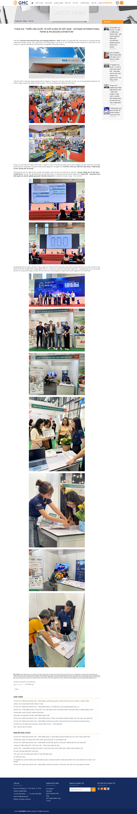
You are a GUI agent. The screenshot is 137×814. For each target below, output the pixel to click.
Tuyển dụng (84, 3)
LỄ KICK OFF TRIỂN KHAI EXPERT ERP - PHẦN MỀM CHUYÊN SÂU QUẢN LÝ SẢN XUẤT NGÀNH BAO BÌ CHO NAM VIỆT (50, 742)
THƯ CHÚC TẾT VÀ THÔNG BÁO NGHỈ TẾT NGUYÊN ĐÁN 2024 (33, 754)
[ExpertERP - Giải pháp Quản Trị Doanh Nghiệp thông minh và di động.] (21, 3)
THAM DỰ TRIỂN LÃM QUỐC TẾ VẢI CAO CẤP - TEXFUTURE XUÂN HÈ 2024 (36, 745)
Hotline (105, 3)
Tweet (16, 689)
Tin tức (75, 3)
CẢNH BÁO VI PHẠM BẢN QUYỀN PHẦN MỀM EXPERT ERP (31, 715)
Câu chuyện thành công (53, 798)
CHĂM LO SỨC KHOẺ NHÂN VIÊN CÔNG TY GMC (28, 704)
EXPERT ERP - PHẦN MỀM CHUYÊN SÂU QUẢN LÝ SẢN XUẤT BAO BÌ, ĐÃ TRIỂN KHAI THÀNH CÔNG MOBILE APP (48, 748)
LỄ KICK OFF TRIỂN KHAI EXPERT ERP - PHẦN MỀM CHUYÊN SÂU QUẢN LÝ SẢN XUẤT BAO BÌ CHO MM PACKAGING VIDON (51, 721)
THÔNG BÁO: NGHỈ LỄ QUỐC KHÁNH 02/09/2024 (29, 712)
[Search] (117, 3)
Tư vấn (48, 801)
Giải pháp (48, 3)
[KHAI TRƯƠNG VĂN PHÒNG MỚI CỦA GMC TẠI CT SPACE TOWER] (106, 55)
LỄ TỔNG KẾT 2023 (19, 757)
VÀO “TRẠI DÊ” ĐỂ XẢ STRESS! (23, 727)
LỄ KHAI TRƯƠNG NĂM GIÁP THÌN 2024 (26, 751)
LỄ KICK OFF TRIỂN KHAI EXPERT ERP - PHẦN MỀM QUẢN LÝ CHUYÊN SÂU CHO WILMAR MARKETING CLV (46, 707)
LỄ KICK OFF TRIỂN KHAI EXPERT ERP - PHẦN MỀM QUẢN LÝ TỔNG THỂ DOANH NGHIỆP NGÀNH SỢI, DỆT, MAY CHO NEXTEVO (53, 718)
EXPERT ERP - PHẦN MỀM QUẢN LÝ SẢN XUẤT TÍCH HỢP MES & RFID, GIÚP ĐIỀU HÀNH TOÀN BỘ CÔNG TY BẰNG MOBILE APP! (53, 709)
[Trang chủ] (32, 3)
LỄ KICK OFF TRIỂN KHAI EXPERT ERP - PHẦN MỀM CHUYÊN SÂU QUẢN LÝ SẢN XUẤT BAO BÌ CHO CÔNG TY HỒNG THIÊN (51, 701)
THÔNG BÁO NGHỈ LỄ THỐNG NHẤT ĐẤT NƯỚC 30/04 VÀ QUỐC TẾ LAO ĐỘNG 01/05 (40, 740)
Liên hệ (93, 3)
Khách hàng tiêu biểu (52, 793)
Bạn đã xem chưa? (22, 733)
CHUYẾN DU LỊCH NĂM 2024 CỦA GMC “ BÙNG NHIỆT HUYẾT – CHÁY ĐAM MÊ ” (38, 724)
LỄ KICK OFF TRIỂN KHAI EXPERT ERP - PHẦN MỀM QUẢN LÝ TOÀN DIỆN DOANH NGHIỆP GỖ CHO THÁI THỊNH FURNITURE (52, 737)
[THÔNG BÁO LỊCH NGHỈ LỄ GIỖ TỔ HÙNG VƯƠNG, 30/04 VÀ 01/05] (106, 110)
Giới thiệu (39, 3)
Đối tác (68, 3)
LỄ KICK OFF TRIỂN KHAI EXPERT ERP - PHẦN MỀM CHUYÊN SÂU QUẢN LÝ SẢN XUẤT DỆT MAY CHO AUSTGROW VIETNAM (51, 764)
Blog (47, 796)
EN (122, 3)
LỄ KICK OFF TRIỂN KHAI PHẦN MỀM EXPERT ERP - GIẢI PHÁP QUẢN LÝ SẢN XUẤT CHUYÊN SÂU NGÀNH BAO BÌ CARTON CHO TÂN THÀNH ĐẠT (115, 94)
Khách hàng (58, 4)
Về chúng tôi (50, 788)
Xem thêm (18, 697)
